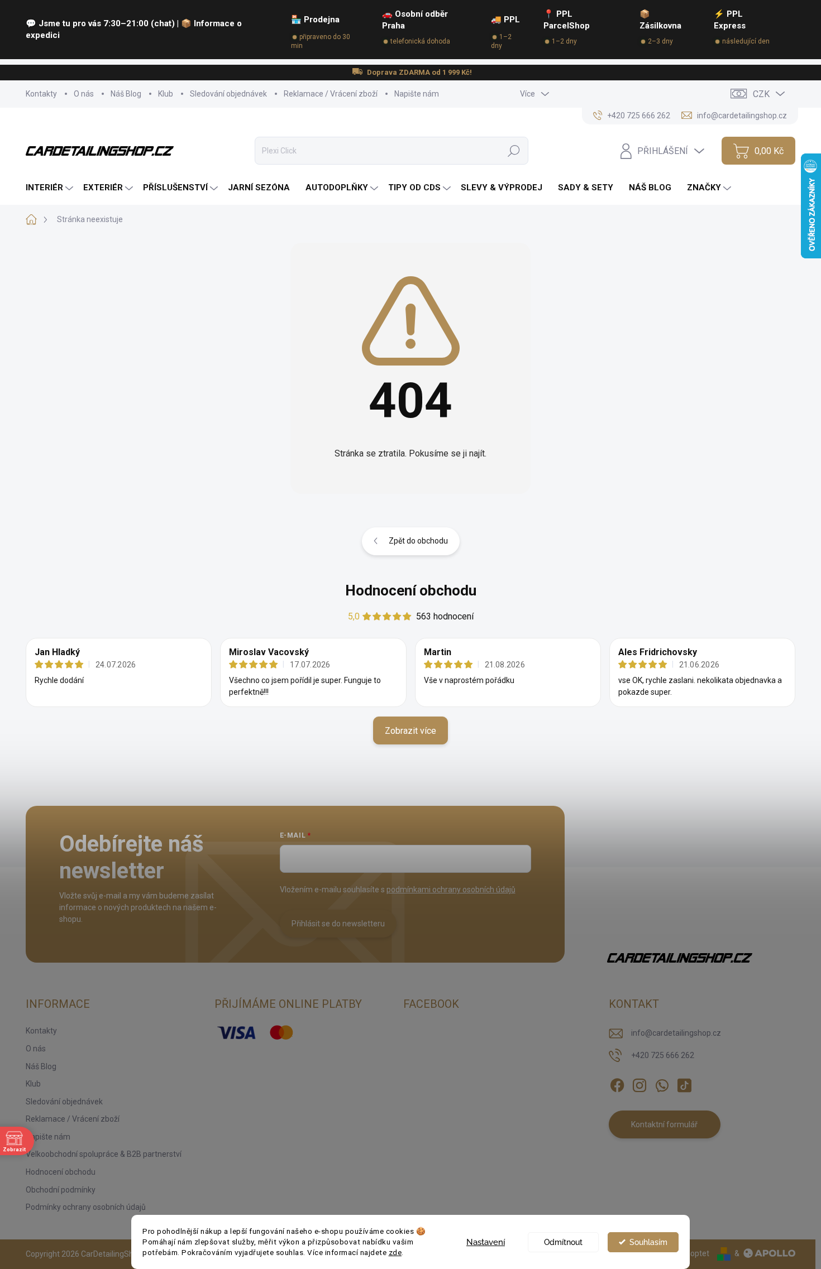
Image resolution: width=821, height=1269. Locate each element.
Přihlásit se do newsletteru (338, 923)
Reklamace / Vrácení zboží (331, 93)
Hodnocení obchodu (410, 590)
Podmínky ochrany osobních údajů (86, 1207)
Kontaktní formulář (664, 1124)
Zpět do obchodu (418, 540)
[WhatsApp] (661, 1083)
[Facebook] (617, 1083)
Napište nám (416, 93)
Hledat (513, 150)
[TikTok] (684, 1083)
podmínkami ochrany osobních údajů (450, 889)
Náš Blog (126, 93)
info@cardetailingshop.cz (676, 1032)
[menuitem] (51, 187)
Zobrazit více (410, 730)
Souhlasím (648, 1242)
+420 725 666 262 (662, 1055)
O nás (84, 93)
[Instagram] (639, 1083)
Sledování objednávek (228, 93)
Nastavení (485, 1242)
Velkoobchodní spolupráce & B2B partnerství (104, 1154)
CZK (761, 94)
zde (395, 1252)
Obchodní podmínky (61, 1189)
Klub (165, 93)
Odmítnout (563, 1242)
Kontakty (41, 93)
